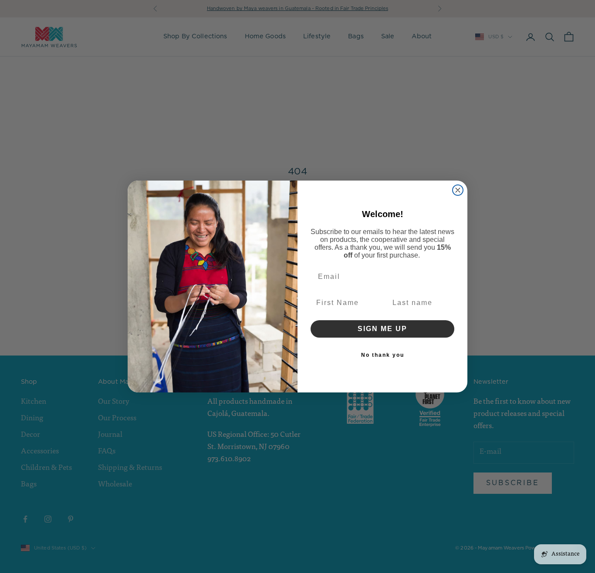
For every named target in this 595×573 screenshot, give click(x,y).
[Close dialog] (458, 190)
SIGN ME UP (382, 328)
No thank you (382, 355)
